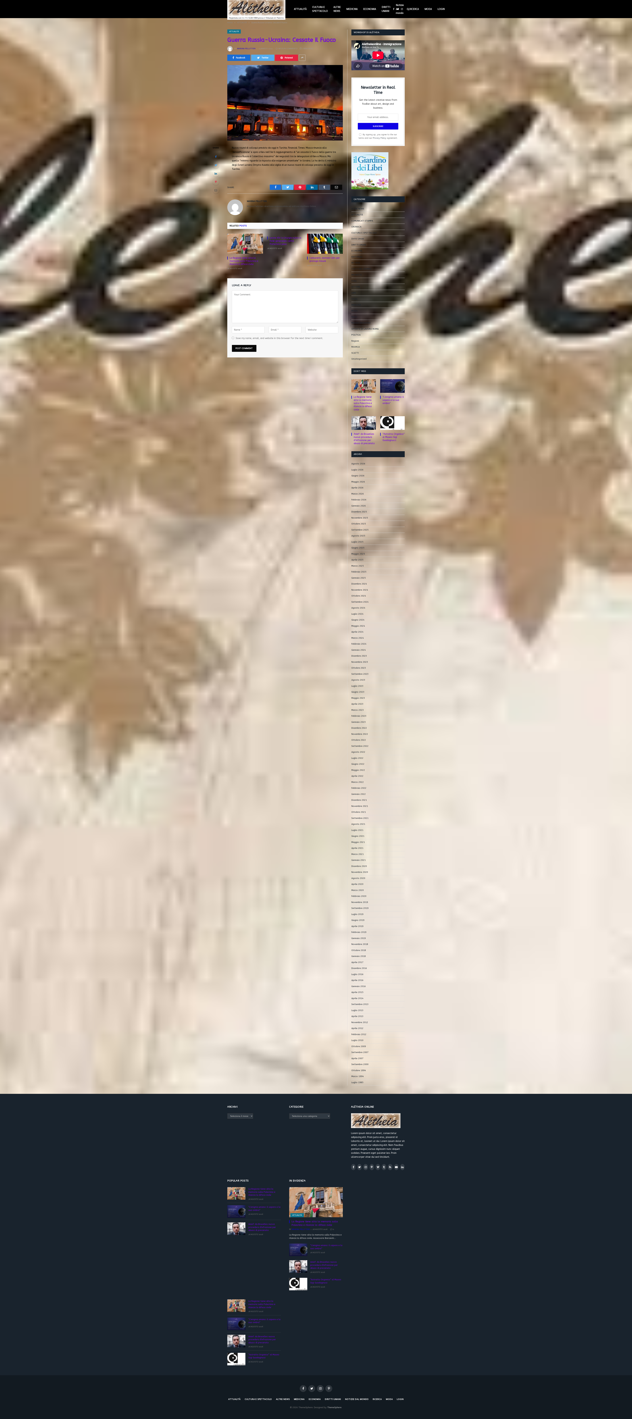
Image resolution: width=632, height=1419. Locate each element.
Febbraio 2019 (358, 932)
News (354, 317)
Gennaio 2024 (358, 650)
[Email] (215, 190)
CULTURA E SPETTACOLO (320, 9)
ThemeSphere (334, 1407)
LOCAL (354, 299)
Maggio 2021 (358, 842)
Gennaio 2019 (358, 938)
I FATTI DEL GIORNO (361, 269)
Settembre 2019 (360, 908)
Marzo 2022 (357, 782)
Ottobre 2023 (358, 668)
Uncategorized (359, 359)
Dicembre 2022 (359, 728)
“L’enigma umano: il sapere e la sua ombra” (393, 400)
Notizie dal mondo (400, 9)
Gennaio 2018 (358, 956)
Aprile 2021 (357, 848)
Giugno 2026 (357, 475)
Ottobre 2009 (358, 1046)
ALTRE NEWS (337, 9)
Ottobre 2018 (358, 950)
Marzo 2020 (357, 890)
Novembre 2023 (359, 662)
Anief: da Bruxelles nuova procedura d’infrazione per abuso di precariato (364, 439)
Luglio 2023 (357, 686)
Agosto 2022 (358, 752)
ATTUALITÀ (300, 9)
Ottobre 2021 (358, 812)
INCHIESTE (356, 274)
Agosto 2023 (358, 680)
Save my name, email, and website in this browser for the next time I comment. (279, 338)
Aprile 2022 (357, 776)
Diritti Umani (357, 238)
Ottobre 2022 (358, 740)
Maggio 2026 (358, 482)
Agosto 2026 (358, 463)
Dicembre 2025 (359, 511)
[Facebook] (215, 156)
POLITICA (356, 335)
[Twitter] (215, 165)
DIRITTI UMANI (386, 9)
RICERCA (414, 9)
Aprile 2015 (357, 992)
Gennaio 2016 (358, 986)
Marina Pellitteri (246, 48)
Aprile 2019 (357, 926)
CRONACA (356, 226)
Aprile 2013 (357, 1016)
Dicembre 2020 (359, 866)
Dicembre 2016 (359, 968)
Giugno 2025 (357, 548)
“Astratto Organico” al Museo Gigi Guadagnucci (393, 437)
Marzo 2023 (357, 710)
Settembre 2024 (360, 602)
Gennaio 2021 (358, 860)
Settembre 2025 (360, 530)
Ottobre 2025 (358, 523)
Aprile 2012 (357, 1028)
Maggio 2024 (358, 626)
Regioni (355, 341)
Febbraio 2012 (358, 1034)
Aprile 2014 (357, 998)
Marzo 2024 (357, 638)
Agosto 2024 (358, 608)
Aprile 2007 (357, 1058)
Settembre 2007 (360, 1052)
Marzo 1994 (357, 1076)
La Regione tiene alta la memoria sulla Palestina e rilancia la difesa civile (244, 261)
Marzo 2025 (357, 566)
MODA (428, 9)
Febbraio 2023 (358, 716)
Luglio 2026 (357, 470)
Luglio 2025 (357, 542)
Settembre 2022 (360, 746)
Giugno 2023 (357, 692)
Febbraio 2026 (358, 499)
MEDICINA (352, 9)
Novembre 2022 (359, 734)
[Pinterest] (215, 182)
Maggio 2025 (358, 554)
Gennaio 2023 (358, 722)
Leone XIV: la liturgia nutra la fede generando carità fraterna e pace (285, 241)
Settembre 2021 (360, 818)
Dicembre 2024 (359, 584)
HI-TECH (355, 262)
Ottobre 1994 (358, 1070)
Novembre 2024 (359, 590)
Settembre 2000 (360, 1064)
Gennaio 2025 (358, 578)
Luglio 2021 (357, 830)
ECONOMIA (369, 9)
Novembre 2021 (359, 806)
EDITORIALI (356, 257)
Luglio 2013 (357, 1010)
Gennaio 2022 (358, 794)
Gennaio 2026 (358, 506)
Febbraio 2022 (358, 788)
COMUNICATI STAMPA (362, 221)
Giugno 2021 (357, 836)
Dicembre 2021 (359, 800)
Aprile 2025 (357, 560)
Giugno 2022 (357, 764)
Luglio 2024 (357, 614)
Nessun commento (288, 48)
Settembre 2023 (360, 674)
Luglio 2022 (357, 758)
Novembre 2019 (359, 902)
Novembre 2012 (359, 1022)
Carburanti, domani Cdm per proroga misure (324, 259)
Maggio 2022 (358, 770)
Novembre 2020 (359, 872)
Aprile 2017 (357, 962)
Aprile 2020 (357, 884)
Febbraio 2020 (358, 896)
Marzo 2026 (357, 494)
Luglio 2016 (357, 974)
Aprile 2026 (357, 487)
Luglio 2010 (357, 1040)
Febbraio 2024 (358, 644)
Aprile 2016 (357, 980)
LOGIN (441, 9)
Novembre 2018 (359, 944)
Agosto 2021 (358, 824)
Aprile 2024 (357, 632)
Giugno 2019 (357, 920)
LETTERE (355, 287)
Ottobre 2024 (358, 596)
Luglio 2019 (357, 914)
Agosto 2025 (358, 535)
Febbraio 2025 (358, 572)
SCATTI (355, 353)
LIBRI (353, 293)
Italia (354, 281)
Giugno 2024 (357, 620)
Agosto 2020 (358, 878)
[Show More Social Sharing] (302, 58)
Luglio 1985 (357, 1082)
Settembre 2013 (360, 1004)
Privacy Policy (379, 138)
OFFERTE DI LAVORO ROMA (365, 329)
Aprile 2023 (357, 704)
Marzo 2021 (357, 854)
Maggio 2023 (358, 698)
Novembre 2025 (359, 518)
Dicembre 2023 (359, 656)
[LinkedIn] (215, 173)
